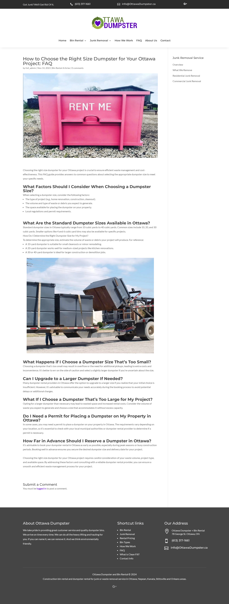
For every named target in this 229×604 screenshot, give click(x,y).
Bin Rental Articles (61, 68)
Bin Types (125, 542)
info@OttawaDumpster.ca (139, 3)
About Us (151, 40)
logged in (41, 488)
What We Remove (182, 70)
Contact (165, 40)
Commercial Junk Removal (187, 81)
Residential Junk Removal (186, 75)
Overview (178, 64)
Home (62, 40)
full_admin (31, 68)
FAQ (139, 40)
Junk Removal (99, 40)
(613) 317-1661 (83, 3)
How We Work (124, 40)
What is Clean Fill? (129, 554)
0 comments (77, 68)
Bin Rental (76, 40)
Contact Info (126, 558)
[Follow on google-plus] (185, 4)
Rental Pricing (127, 538)
